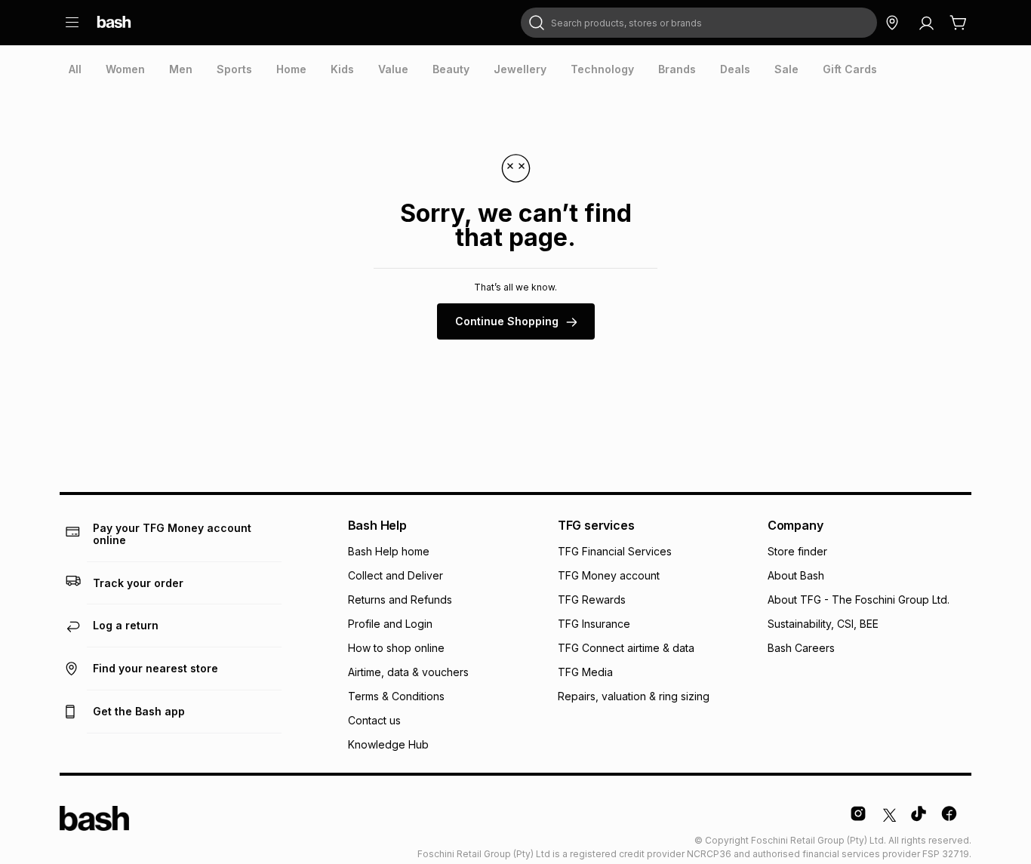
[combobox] (699, 23)
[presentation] (75, 69)
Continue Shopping (507, 321)
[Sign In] (926, 23)
